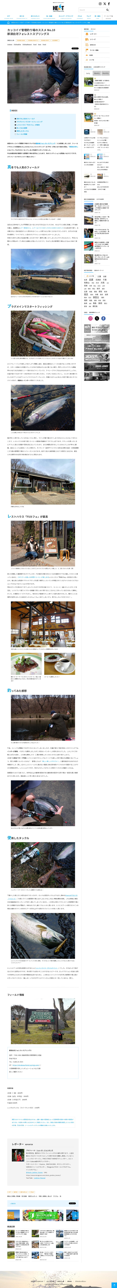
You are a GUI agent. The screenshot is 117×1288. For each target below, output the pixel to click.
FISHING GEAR (36, 22)
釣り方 (22, 17)
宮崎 (90, 285)
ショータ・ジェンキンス (45, 1150)
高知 (85, 306)
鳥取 (90, 306)
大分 (97, 283)
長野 (90, 303)
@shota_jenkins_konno (34, 1172)
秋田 (95, 300)
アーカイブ (108, 17)
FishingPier (17, 44)
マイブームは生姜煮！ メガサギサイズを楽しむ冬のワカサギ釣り (71, 1243)
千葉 (105, 280)
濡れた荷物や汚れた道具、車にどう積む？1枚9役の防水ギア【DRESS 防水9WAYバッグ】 (101, 101)
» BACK (13, 1203)
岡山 (93, 288)
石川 (89, 297)
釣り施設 (24, 1196)
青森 (94, 303)
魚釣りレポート (32, 1196)
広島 (85, 291)
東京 (86, 294)
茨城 (104, 300)
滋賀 (106, 294)
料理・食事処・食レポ (45, 1196)
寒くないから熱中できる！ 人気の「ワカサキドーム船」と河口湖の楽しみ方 (47, 1243)
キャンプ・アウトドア (66, 17)
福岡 (85, 300)
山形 (103, 285)
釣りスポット (35, 17)
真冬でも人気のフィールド (26, 119)
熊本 (85, 297)
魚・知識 (49, 17)
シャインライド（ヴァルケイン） (47, 968)
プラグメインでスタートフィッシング (29, 122)
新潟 (105, 291)
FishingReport (27, 44)
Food (34, 44)
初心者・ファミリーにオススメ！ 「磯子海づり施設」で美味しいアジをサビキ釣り (47, 1254)
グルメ (80, 17)
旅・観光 (97, 17)
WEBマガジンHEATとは (37, 1281)
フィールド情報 (22, 134)
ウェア (89, 17)
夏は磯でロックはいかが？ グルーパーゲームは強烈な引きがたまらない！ (102, 258)
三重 (99, 276)
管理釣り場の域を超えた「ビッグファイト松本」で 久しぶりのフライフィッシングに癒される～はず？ (22, 1254)
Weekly (97, 73)
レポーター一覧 (50, 1281)
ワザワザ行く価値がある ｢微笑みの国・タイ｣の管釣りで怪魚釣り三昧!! (47, 1232)
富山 (95, 285)
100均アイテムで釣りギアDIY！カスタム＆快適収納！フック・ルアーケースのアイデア (89, 142)
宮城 (85, 286)
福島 (90, 300)
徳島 (90, 291)
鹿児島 (95, 306)
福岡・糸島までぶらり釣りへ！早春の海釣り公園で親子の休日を (71, 1253)
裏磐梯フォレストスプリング (45, 143)
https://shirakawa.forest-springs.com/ (26, 1065)
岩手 (98, 288)
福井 (102, 297)
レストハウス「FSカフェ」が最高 (28, 125)
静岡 (100, 303)
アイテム (55, 1196)
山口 (99, 285)
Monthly (106, 73)
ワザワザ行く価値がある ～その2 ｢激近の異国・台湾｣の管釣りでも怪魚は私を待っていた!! (22, 1244)
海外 (101, 294)
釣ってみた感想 (22, 128)
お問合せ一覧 (61, 1281)
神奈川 (96, 297)
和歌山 (86, 282)
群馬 (99, 300)
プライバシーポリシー (80, 1281)
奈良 (108, 282)
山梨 (85, 288)
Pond (44, 44)
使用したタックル (23, 131)
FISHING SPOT (45, 40)
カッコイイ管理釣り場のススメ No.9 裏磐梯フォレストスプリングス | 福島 (22, 1232)
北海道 (98, 280)
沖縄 (96, 294)
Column (9, 44)
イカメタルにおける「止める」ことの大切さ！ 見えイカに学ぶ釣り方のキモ (102, 232)
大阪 (103, 282)
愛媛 (95, 291)
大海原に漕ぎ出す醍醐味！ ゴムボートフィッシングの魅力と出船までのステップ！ (102, 207)
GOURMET (55, 40)
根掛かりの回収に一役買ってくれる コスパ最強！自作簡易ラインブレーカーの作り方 (102, 245)
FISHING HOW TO (33, 40)
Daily (88, 73)
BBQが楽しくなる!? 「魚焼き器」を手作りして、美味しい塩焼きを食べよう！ (102, 219)
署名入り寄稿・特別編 (13, 1196)
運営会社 (69, 1281)
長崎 (85, 303)
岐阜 (89, 288)
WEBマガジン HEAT (17, 22)
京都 (104, 276)
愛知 (100, 291)
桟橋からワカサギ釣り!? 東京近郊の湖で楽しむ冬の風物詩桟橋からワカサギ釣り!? (71, 1233)
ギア (8, 17)
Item (39, 44)
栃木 (91, 294)
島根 (103, 288)
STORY (27, 22)
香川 (105, 303)
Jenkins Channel (39, 1178)
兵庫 (91, 279)
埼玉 (93, 282)
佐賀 (85, 280)
